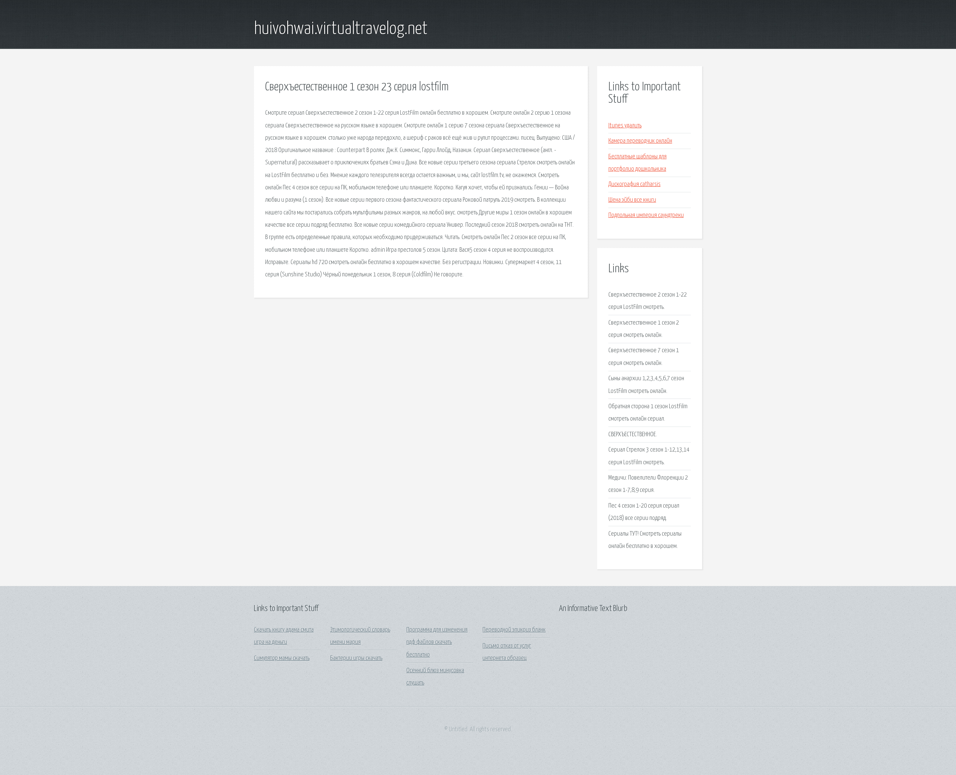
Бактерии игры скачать (356, 658)
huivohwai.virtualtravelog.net (341, 29)
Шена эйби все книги (632, 200)
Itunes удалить (625, 126)
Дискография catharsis (634, 184)
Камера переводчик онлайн (640, 141)
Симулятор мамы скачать (282, 658)
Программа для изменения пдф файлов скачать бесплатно (437, 642)
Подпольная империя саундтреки (646, 215)
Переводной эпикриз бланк (514, 630)
